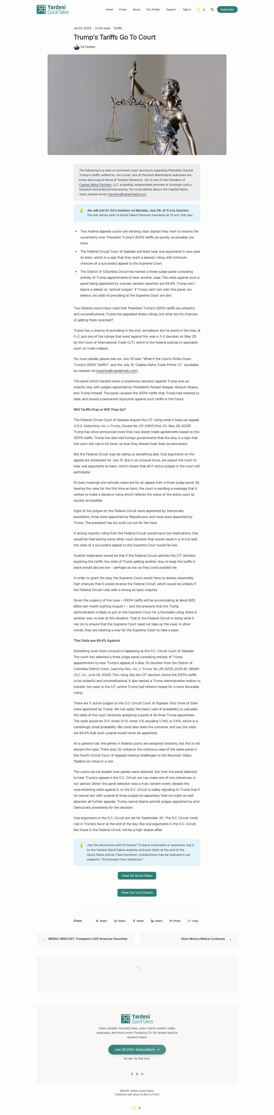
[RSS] (142, 1074)
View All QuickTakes (137, 876)
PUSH (155, 1094)
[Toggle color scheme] (201, 9)
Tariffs (117, 28)
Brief (146, 1094)
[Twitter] (137, 1074)
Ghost (137, 1094)
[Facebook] (131, 1074)
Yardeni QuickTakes (142, 1090)
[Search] (212, 9)
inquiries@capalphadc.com (116, 371)
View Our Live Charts (137, 892)
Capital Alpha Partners (95, 185)
